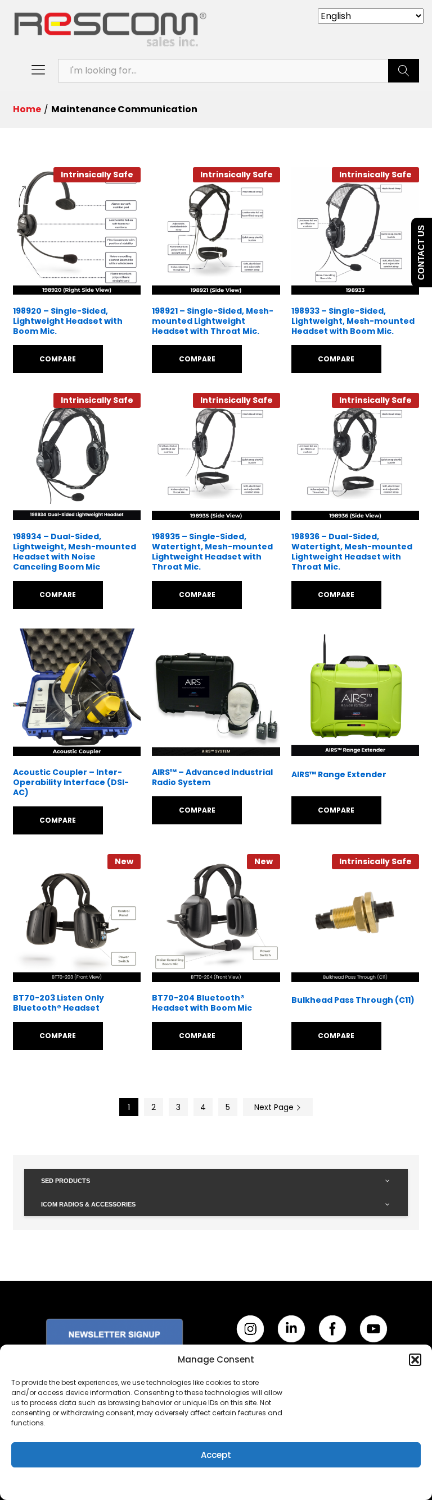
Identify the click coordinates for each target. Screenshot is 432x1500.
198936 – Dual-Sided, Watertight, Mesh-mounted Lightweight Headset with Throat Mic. (351, 551)
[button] (415, 1359)
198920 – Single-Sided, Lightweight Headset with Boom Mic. (68, 321)
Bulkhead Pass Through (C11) (353, 1000)
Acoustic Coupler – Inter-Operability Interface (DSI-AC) (71, 782)
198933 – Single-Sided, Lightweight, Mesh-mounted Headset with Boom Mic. (353, 321)
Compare (57, 359)
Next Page (275, 1107)
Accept (216, 1455)
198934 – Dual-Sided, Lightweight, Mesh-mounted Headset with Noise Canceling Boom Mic (74, 551)
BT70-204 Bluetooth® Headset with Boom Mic (202, 1003)
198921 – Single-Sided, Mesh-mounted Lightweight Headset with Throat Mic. (212, 321)
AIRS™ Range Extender (338, 774)
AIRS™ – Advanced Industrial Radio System (212, 777)
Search (403, 70)
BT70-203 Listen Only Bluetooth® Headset (58, 1003)
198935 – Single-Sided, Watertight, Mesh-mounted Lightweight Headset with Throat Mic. (212, 551)
